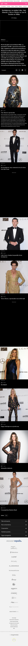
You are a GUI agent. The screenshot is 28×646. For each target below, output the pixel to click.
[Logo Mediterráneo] (14, 611)
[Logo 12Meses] (14, 598)
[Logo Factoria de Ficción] (14, 570)
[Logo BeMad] (14, 584)
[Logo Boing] (14, 575)
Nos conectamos (6, 524)
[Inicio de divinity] (2, 3)
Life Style (25, 6)
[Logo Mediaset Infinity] (14, 547)
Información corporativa (14, 619)
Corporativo (4, 528)
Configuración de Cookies (14, 623)
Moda (16, 6)
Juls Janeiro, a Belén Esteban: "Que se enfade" (11, 1)
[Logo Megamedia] (14, 634)
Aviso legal (14, 617)
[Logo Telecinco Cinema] (14, 593)
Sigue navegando (6, 535)
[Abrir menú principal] (26, 3)
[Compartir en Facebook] (25, 70)
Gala (6, 515)
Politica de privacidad (14, 621)
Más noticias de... (6, 521)
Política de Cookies (14, 624)
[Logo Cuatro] (14, 556)
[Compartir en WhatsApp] (16, 70)
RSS (14, 628)
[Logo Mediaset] (14, 541)
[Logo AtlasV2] (14, 602)
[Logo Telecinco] (14, 552)
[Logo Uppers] (14, 588)
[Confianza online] (14, 641)
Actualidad (3, 6)
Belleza (20, 6)
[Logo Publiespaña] (14, 607)
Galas (5, 3)
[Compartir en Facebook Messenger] (22, 70)
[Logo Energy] (14, 579)
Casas (12, 6)
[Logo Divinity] (14, 561)
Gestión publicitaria (14, 626)
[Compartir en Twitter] (19, 70)
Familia (8, 6)
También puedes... (6, 532)
